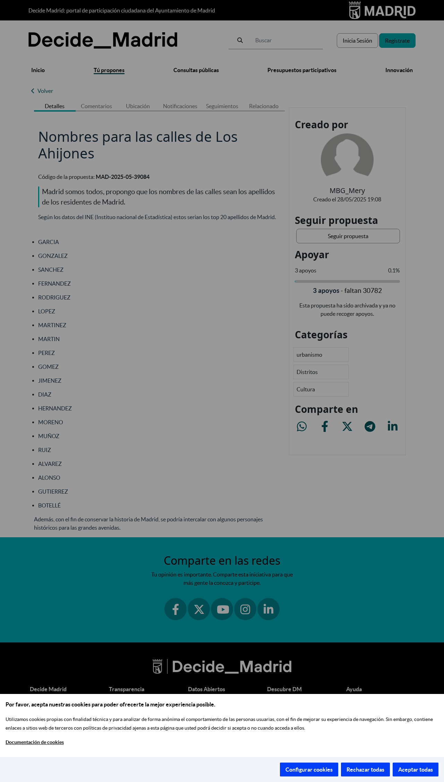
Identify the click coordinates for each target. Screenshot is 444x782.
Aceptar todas (415, 769)
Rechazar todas (365, 769)
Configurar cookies (309, 769)
